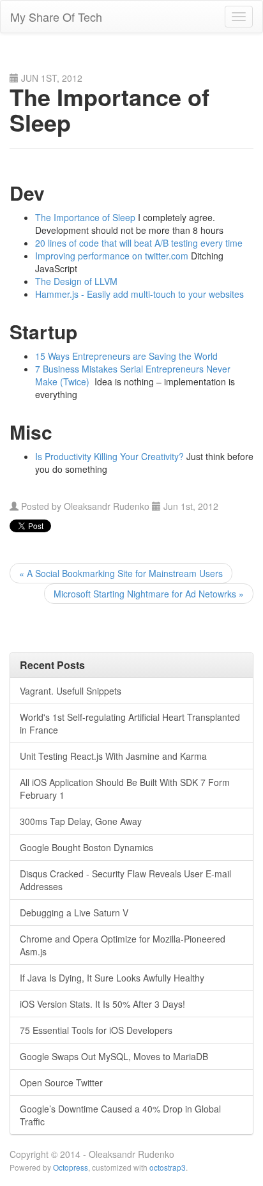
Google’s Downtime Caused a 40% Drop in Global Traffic (120, 1115)
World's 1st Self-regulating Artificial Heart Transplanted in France (130, 723)
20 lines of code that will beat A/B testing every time (139, 242)
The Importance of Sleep (85, 217)
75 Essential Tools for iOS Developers (96, 1030)
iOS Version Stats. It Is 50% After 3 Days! (102, 1003)
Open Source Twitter (61, 1082)
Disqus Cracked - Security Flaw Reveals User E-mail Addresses (125, 880)
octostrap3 (167, 1167)
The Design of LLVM (76, 281)
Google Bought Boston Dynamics (86, 847)
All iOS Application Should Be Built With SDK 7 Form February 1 (125, 788)
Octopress (70, 1167)
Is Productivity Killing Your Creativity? (109, 456)
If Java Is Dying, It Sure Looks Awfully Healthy (112, 977)
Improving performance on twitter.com (111, 255)
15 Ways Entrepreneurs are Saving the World (126, 356)
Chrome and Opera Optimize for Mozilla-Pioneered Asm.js (122, 945)
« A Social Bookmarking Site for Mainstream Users (121, 573)
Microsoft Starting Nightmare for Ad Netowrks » (149, 593)
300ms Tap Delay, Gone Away (81, 821)
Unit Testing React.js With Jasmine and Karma (113, 756)
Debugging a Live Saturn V (74, 912)
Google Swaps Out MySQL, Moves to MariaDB (114, 1056)
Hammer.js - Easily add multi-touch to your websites (139, 294)
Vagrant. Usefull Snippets (70, 690)
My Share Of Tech (56, 16)
